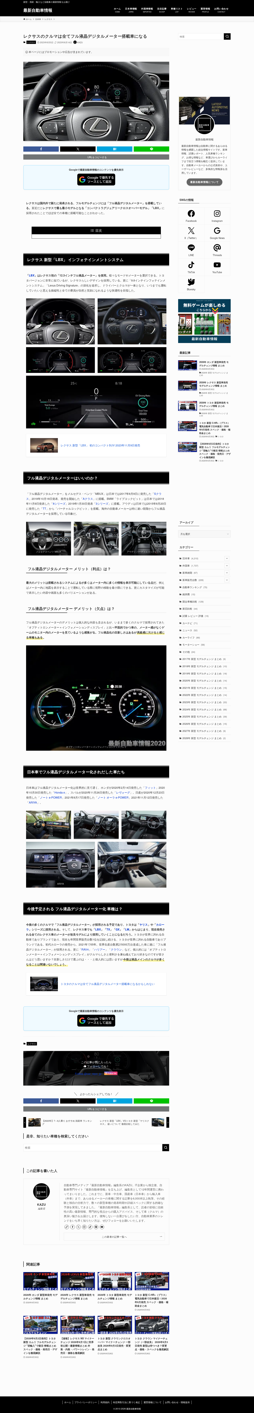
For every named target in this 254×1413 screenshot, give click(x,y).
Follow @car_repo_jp (88, 1074)
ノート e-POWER (51, 797)
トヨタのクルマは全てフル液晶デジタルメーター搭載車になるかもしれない (108, 984)
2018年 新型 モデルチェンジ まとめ (204, 666)
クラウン (116, 949)
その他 (188, 652)
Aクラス (88, 499)
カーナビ (189, 623)
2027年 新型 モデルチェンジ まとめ (204, 731)
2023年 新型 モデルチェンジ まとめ (204, 702)
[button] (41, 149)
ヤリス (143, 924)
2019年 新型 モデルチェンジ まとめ (204, 673)
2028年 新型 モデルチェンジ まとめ (204, 738)
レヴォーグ (123, 792)
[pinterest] (96, 1227)
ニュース (189, 630)
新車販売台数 (193, 580)
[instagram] (84, 1227)
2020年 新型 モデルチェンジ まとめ (204, 680)
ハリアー (99, 949)
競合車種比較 (193, 601)
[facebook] (72, 1227)
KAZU (41, 1204)
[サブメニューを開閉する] (226, 558)
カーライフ (191, 637)
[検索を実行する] (165, 1147)
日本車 (190, 558)
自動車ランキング (194, 587)
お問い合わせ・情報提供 (177, 1402)
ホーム (67, 1402)
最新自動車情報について (204, 182)
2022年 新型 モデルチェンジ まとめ (204, 695)
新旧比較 (189, 608)
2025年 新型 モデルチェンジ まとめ (204, 716)
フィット (150, 788)
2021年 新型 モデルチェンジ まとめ (204, 687)
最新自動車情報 (37, 10)
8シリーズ (59, 504)
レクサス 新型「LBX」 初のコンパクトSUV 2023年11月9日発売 (100, 445)
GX (118, 929)
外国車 (190, 565)
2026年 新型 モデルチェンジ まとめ (204, 723)
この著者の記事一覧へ (114, 1236)
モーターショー (193, 644)
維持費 (188, 594)
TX (108, 929)
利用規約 (105, 1402)
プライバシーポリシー (85, 1402)
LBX (32, 275)
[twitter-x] (78, 1227)
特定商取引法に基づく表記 (126, 1402)
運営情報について (153, 1402)
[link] (66, 1227)
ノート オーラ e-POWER (113, 797)
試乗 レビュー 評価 (195, 616)
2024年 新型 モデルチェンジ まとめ (204, 709)
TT (44, 509)
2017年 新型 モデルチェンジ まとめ (204, 659)
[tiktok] (90, 1227)
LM (127, 929)
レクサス (31, 42)
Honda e (59, 792)
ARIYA (33, 802)
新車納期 (189, 572)
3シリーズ (102, 504)
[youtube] (102, 1227)
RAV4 (85, 949)
